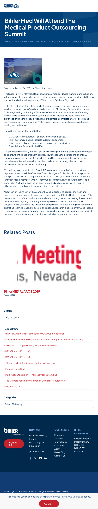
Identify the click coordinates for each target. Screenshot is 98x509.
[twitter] (35, 458)
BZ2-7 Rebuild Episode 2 (17, 351)
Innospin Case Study (15, 368)
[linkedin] (45, 458)
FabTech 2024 (12, 386)
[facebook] (30, 458)
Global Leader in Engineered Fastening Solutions (30, 363)
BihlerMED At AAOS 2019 (22, 291)
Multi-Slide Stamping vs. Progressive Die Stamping (31, 374)
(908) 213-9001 (37, 451)
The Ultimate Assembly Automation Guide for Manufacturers (36, 380)
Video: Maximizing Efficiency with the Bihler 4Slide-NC (32, 345)
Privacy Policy (63, 491)
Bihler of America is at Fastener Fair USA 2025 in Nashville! (34, 333)
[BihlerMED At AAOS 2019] (49, 262)
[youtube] (40, 458)
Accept (49, 503)
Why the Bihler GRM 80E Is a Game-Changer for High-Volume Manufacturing (44, 339)
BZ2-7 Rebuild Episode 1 (17, 357)
